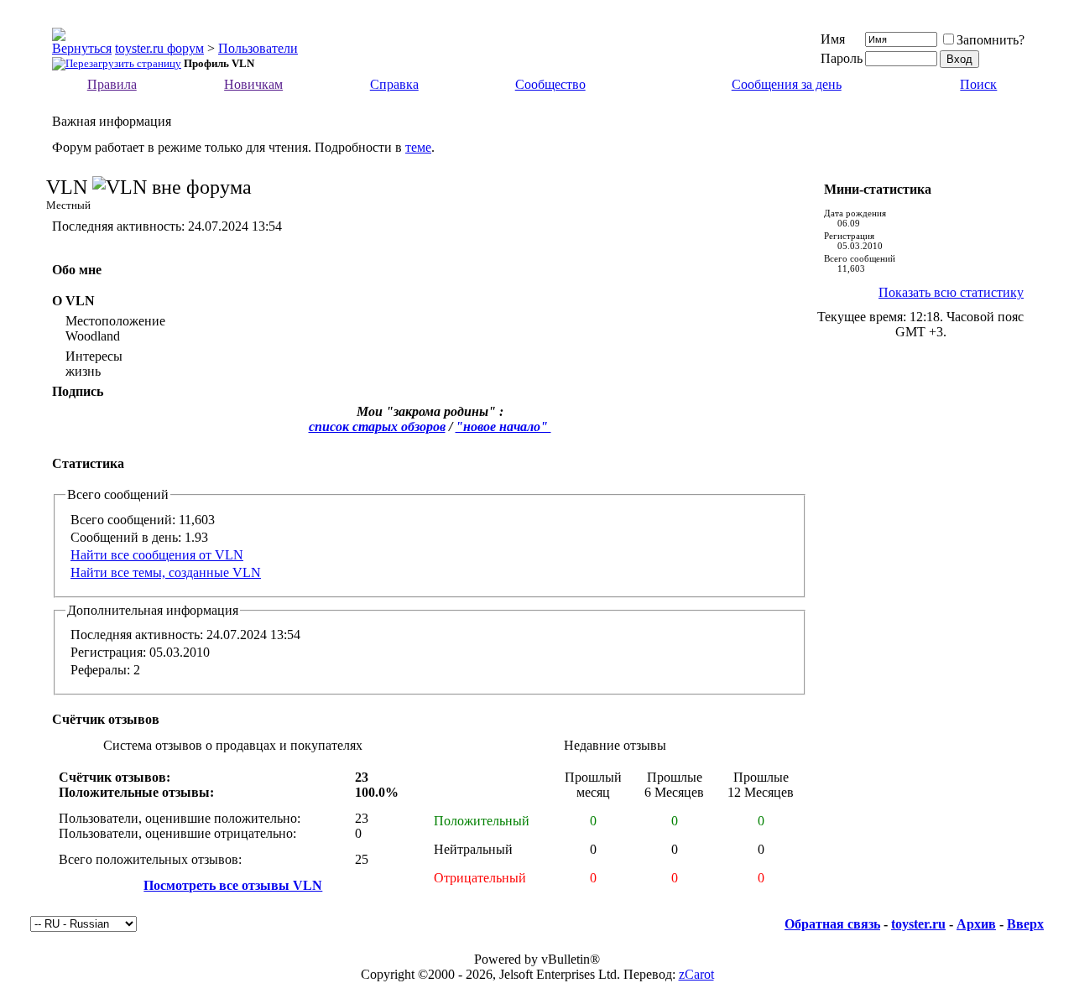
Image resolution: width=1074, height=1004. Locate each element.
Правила (112, 84)
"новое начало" (503, 426)
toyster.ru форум (159, 48)
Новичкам (253, 84)
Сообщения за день (787, 84)
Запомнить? (990, 40)
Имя (833, 39)
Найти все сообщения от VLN (156, 555)
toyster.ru (918, 924)
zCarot (696, 974)
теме (418, 147)
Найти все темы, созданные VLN (165, 572)
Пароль (842, 58)
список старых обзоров (377, 426)
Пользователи (258, 48)
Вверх (1025, 924)
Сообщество (550, 84)
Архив (976, 924)
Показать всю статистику (951, 292)
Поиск (978, 84)
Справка (394, 84)
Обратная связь (832, 924)
